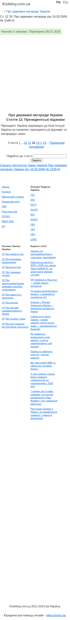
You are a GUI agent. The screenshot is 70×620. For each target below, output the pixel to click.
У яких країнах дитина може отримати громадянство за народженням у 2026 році (43, 380)
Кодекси (6, 191)
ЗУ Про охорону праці (13, 318)
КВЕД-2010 (8, 221)
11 (29, 143)
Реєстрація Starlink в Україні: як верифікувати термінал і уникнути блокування (44, 414)
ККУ (33, 214)
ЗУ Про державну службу (11, 274)
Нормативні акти (11, 201)
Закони (5, 186)
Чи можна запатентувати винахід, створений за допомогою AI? (44, 294)
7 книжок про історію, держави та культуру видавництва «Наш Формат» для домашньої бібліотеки (44, 397)
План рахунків (9, 211)
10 (25, 143)
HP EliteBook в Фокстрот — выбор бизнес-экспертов (44, 283)
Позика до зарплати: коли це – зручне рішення (42, 354)
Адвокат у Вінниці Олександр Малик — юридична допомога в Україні (42, 307)
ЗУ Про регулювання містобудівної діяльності (15, 325)
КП (3, 226)
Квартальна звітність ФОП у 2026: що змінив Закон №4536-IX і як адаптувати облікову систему (43, 268)
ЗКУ (33, 200)
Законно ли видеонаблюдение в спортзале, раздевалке (43, 254)
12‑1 (39, 143)
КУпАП (34, 219)
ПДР (4, 206)
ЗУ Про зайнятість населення (12, 296)
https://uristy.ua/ (56, 615)
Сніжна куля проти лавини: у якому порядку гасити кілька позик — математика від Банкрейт (44, 322)
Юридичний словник (13, 196)
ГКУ (33, 195)
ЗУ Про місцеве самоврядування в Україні (12, 310)
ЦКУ (33, 234)
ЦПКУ (34, 239)
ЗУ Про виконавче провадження (11, 261)
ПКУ (33, 224)
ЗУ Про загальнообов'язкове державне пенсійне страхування (13, 285)
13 (44, 143)
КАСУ (34, 204)
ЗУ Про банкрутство (13, 254)
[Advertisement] (35, 76)
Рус (65, 2)
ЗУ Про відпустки (11, 267)
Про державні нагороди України (27, 11)
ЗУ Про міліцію (10, 302)
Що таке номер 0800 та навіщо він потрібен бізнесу (43, 365)
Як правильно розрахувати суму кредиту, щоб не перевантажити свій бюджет (41, 340)
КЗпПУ (34, 209)
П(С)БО (6, 216)
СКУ (33, 229)
